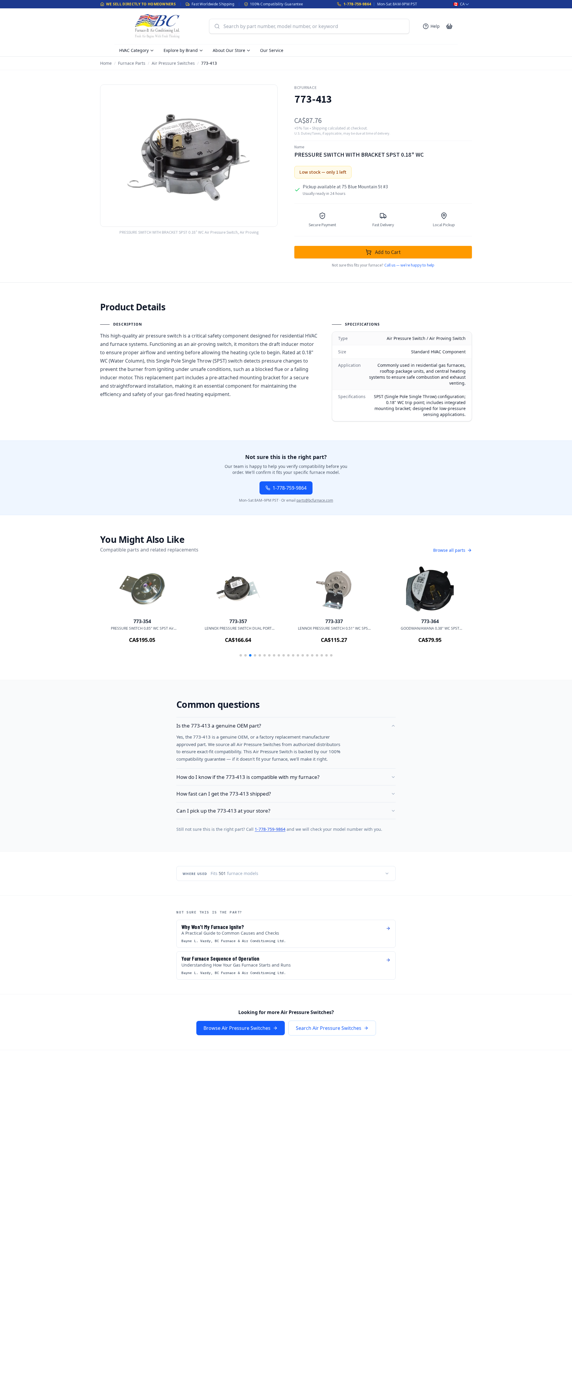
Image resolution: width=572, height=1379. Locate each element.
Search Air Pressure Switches (328, 1028)
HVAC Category (134, 50)
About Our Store (229, 50)
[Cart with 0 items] (449, 26)
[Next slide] (459, 613)
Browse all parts (449, 550)
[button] (241, 655)
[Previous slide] (113, 613)
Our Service (271, 50)
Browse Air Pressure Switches (237, 1028)
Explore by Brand (181, 50)
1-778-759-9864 (357, 4)
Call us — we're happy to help (409, 265)
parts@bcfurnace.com (314, 500)
